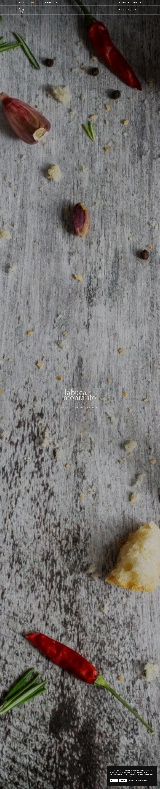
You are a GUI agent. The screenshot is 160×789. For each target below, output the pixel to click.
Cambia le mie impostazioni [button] (138, 780)
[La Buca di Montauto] (27, 10)
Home (108, 10)
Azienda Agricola (119, 10)
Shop (129, 10)
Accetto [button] (114, 780)
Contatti (137, 10)
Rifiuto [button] (123, 780)
